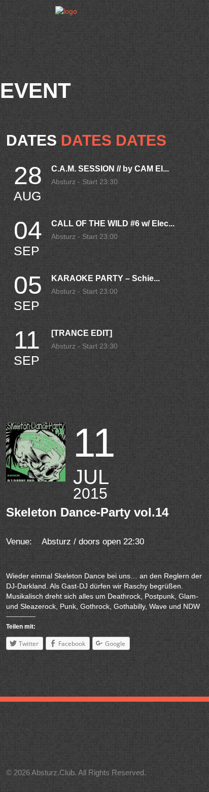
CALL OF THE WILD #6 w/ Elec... (113, 223)
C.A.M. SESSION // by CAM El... (110, 168)
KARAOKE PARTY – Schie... (105, 278)
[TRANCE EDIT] (81, 333)
